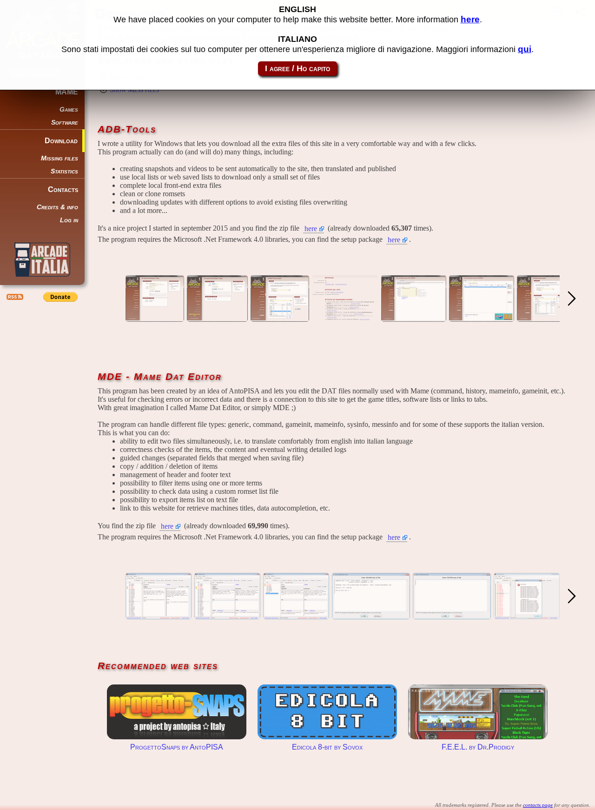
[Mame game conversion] (413, 317)
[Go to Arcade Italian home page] (42, 259)
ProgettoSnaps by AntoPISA (176, 711)
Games (69, 109)
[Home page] (155, 317)
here (310, 228)
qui (524, 49)
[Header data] (371, 615)
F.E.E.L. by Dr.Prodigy (478, 711)
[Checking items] (527, 615)
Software (64, 122)
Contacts (63, 189)
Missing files (59, 158)
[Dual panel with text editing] (159, 615)
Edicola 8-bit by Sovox (327, 711)
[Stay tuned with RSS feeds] (14, 296)
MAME (66, 92)
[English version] (280, 317)
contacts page (538, 805)
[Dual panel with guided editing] (227, 615)
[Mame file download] (546, 317)
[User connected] (217, 317)
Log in (69, 220)
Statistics (64, 171)
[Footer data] (452, 615)
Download (61, 141)
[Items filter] (296, 615)
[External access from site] (345, 317)
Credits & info (57, 207)
